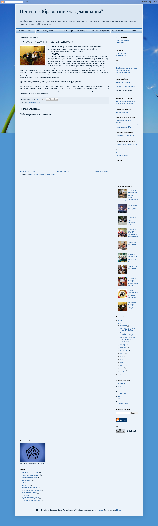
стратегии (25, 495)
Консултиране (82, 31)
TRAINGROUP (123, 404)
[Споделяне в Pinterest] (57, 99)
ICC (119, 396)
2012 (120, 323)
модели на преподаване (30, 498)
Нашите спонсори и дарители (126, 144)
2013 (120, 320)
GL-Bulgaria (122, 394)
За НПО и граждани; (123, 72)
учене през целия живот (30, 475)
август (122, 353)
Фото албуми (120, 153)
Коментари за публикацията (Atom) (42, 175)
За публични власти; (123, 70)
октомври (123, 348)
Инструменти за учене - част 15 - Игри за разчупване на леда (133, 281)
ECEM (120, 389)
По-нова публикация (27, 171)
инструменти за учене (33, 102)
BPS (119, 386)
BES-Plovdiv (122, 384)
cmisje (101, 510)
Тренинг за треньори (65, 31)
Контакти (132, 31)
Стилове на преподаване (132, 243)
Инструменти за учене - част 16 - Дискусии (132, 305)
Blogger (118, 510)
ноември (123, 345)
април (122, 365)
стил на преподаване (29, 493)
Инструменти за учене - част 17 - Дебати (128, 329)
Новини (31, 31)
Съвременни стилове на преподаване (132, 207)
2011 (120, 374)
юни (121, 359)
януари (122, 371)
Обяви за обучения (45, 31)
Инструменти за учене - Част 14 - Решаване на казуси (132, 220)
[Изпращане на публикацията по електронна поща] (43, 99)
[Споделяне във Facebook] (54, 99)
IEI (119, 399)
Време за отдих (118, 31)
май (121, 362)
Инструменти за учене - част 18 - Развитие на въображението (133, 233)
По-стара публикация (100, 171)
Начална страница (63, 171)
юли (121, 356)
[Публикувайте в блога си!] (50, 99)
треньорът (25, 485)
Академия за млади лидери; (126, 86)
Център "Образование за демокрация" (61, 11)
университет (26, 480)
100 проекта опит (122, 112)
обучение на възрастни (30, 472)
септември (124, 351)
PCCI (119, 401)
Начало (21, 31)
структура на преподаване (31, 500)
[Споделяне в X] (52, 99)
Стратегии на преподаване (133, 267)
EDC (42, 102)
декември (123, 326)
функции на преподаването (31, 490)
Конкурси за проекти (100, 31)
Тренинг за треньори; (123, 82)
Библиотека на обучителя (125, 136)
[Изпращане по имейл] (47, 99)
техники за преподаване (30, 488)
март (122, 368)
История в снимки (122, 155)
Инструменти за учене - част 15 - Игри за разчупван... (128, 339)
